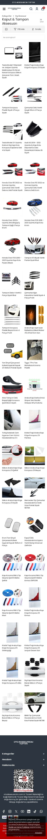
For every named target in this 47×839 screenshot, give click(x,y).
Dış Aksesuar (20, 16)
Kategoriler (7, 16)
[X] (16, 811)
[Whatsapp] (41, 811)
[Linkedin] (28, 811)
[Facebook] (3, 811)
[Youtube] (22, 811)
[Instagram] (9, 811)
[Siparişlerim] (37, 8)
